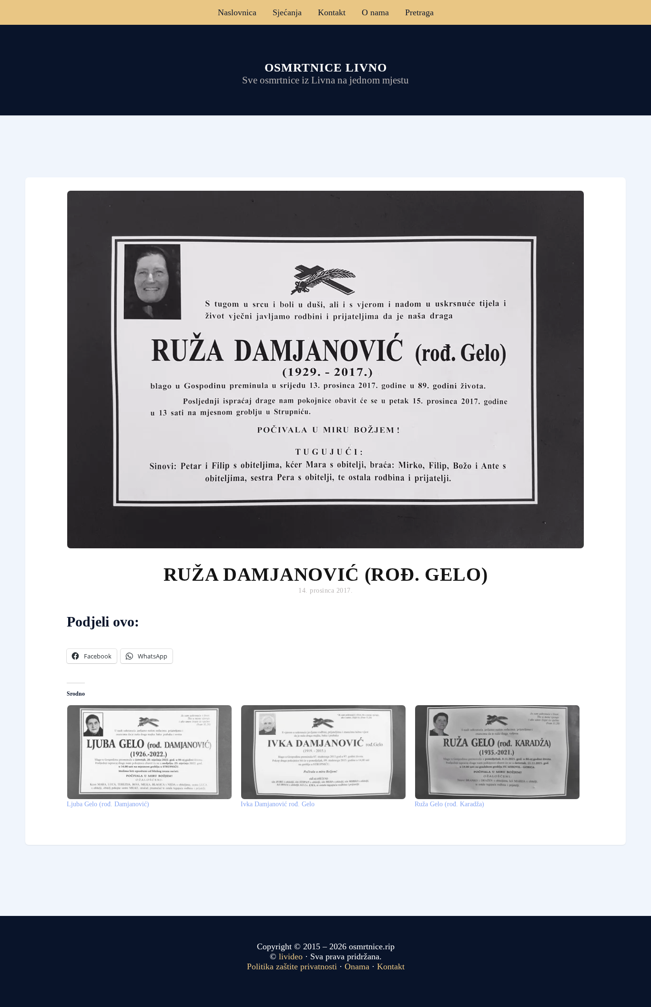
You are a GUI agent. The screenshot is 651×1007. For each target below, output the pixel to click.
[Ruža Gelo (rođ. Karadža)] (497, 752)
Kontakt (332, 12)
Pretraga (419, 12)
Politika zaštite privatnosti (292, 966)
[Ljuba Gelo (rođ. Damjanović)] (149, 752)
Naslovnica (237, 12)
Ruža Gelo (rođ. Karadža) (449, 804)
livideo (292, 956)
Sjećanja (287, 12)
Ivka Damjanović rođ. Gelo (278, 804)
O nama (375, 12)
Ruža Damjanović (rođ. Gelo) (325, 574)
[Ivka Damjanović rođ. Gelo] (323, 752)
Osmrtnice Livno (325, 67)
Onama (357, 966)
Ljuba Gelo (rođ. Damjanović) (108, 804)
